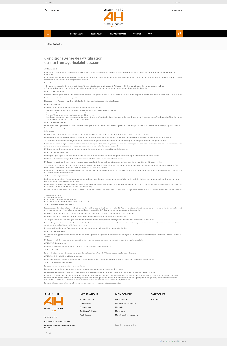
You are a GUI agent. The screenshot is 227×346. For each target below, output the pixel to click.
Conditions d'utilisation (88, 311)
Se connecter (176, 10)
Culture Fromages (118, 34)
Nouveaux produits (87, 299)
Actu (150, 34)
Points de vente (85, 303)
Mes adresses (120, 311)
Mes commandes (121, 299)
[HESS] (113, 18)
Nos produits (96, 34)
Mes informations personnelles (126, 315)
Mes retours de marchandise (125, 303)
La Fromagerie (76, 34)
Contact (137, 34)
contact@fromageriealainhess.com (57, 321)
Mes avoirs (119, 307)
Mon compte (123, 294)
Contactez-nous (85, 307)
